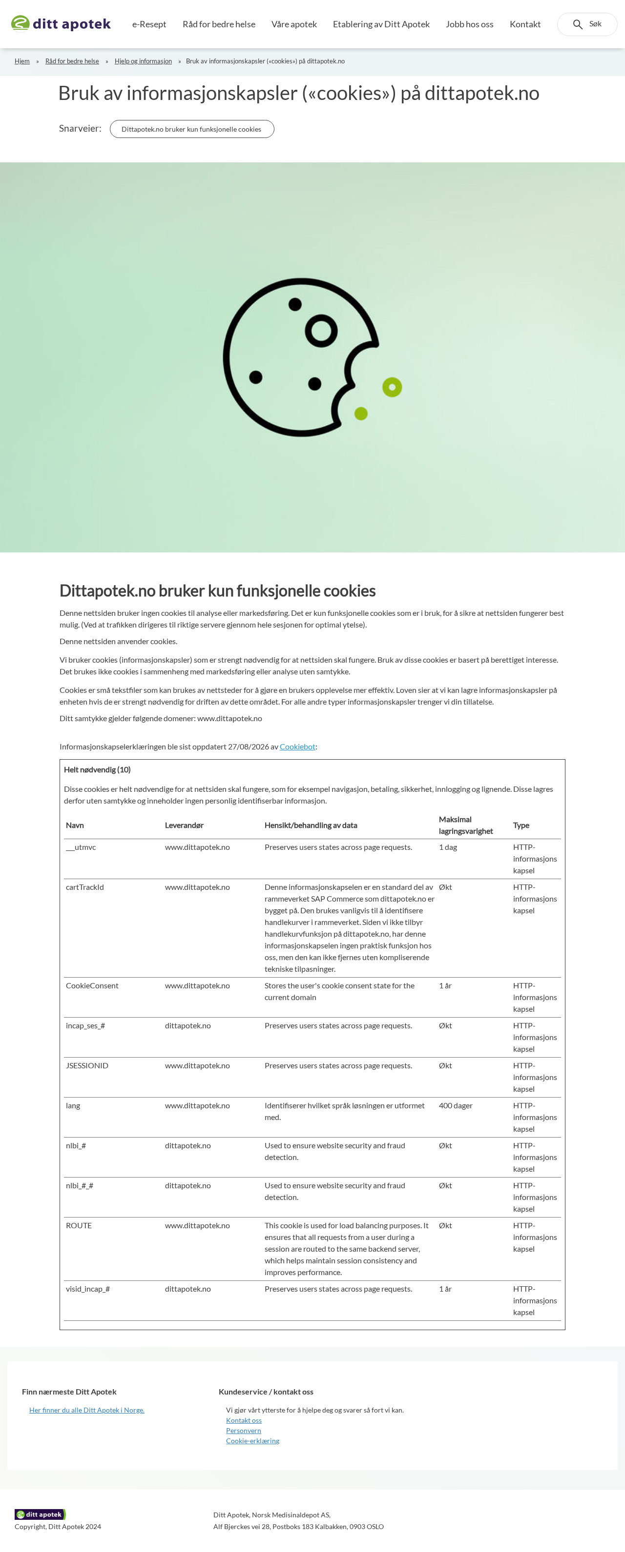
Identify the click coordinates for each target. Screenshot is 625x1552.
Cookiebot (297, 746)
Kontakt (525, 24)
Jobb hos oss (470, 24)
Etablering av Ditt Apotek (381, 24)
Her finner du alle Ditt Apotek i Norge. (87, 1410)
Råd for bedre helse (219, 24)
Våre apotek (294, 24)
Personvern (243, 1430)
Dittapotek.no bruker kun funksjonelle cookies (192, 129)
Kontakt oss (244, 1420)
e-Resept (149, 24)
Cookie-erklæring (252, 1440)
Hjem (22, 61)
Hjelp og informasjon (143, 61)
